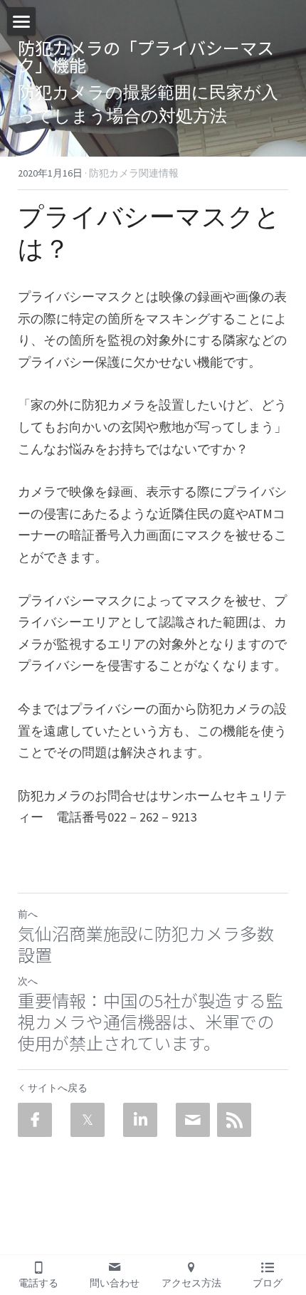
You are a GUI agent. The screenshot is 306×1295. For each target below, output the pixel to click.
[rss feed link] (234, 1120)
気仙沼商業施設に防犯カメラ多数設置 (146, 944)
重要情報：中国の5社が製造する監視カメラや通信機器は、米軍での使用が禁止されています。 (150, 1022)
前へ (28, 914)
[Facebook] (35, 1120)
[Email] (193, 1120)
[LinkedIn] (140, 1120)
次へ (28, 981)
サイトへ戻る (58, 1087)
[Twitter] (87, 1120)
